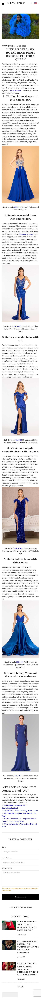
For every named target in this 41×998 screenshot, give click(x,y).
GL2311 (17, 207)
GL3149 (18, 548)
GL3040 (19, 662)
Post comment (20, 897)
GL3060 (18, 440)
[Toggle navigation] (3, 4)
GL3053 (17, 326)
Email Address (7, 858)
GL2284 (18, 776)
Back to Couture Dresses (21, 907)
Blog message (7, 868)
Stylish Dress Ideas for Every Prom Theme (21, 811)
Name (4, 847)
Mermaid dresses (26, 234)
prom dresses (15, 91)
